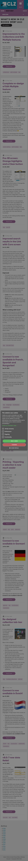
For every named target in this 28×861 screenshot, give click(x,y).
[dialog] (14, 430)
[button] (14, 425)
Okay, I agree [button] (14, 441)
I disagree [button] (14, 444)
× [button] (24, 412)
